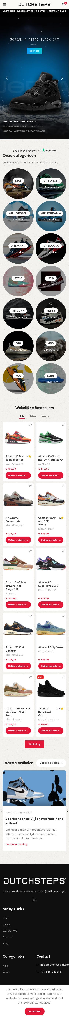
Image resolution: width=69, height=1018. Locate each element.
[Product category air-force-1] (51, 183)
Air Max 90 (18, 464)
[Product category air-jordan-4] (51, 216)
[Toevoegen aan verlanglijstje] (30, 425)
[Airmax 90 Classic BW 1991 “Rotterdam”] (51, 437)
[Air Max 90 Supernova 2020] (51, 563)
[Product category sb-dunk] (18, 313)
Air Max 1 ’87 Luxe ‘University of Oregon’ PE (16, 586)
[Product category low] (51, 281)
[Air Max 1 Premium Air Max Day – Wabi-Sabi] (18, 689)
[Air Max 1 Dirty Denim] (51, 628)
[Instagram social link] (34, 900)
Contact (8, 937)
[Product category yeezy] (51, 313)
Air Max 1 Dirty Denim (50, 647)
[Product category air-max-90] (51, 248)
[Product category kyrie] (18, 281)
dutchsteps (18, 800)
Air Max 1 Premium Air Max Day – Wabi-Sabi (18, 712)
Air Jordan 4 (51, 719)
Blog (8, 812)
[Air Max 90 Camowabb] (18, 498)
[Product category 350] (18, 346)
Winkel (7, 924)
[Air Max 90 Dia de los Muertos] (18, 437)
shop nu (34, 51)
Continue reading (16, 844)
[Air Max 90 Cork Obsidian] (18, 628)
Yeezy (6, 971)
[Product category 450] (51, 346)
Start (6, 918)
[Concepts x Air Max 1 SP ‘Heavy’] (51, 498)
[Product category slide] (51, 378)
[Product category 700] (18, 378)
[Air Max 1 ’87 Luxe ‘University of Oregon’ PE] (18, 563)
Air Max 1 (49, 528)
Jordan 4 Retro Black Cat (44, 712)
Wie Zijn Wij (10, 930)
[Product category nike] (18, 183)
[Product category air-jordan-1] (18, 216)
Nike (8, 464)
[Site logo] (34, 4)
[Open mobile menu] (4, 4)
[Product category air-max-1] (18, 248)
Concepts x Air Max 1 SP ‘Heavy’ (47, 521)
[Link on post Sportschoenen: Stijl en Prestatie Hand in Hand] (34, 788)
